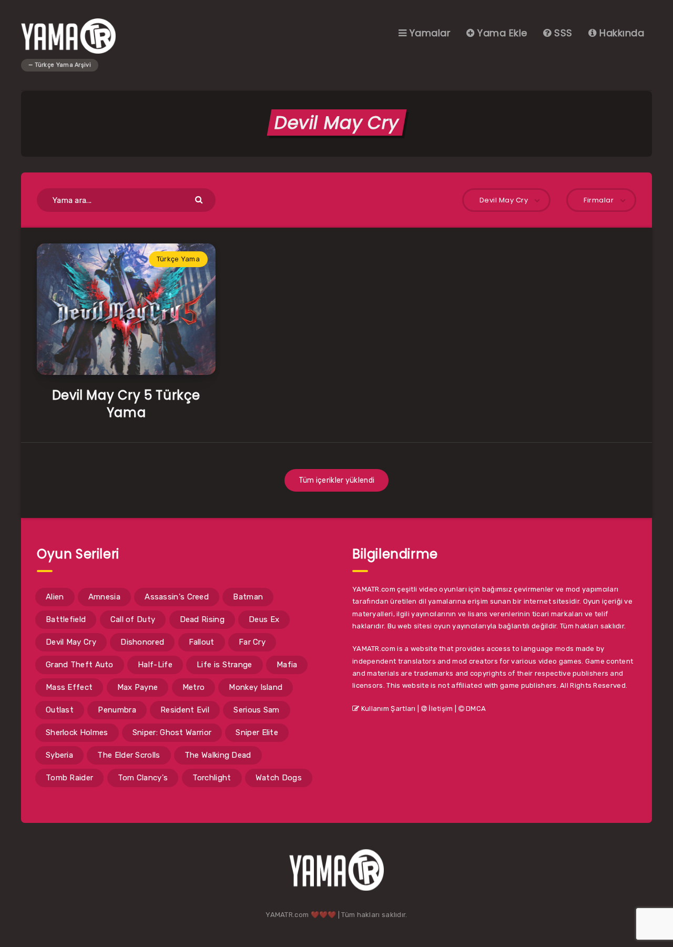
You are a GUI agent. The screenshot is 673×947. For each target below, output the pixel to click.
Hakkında (620, 32)
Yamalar (428, 32)
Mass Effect (69, 687)
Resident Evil (184, 710)
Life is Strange (224, 664)
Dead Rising (202, 619)
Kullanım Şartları (387, 708)
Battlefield (66, 619)
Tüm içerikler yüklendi (337, 480)
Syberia (59, 755)
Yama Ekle (501, 32)
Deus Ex (264, 619)
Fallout (202, 642)
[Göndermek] (200, 199)
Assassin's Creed (177, 597)
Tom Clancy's (143, 777)
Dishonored (142, 642)
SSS (562, 32)
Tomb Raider (69, 777)
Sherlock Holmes (77, 732)
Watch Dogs (279, 777)
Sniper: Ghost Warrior (171, 732)
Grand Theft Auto (80, 664)
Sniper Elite (257, 732)
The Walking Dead (218, 755)
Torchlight (211, 777)
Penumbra (117, 710)
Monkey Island (255, 687)
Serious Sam (256, 710)
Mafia (287, 664)
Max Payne (137, 687)
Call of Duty (133, 619)
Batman (248, 597)
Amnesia (104, 597)
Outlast (60, 710)
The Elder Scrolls (128, 755)
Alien (55, 597)
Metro (193, 687)
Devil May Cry (71, 642)
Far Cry (252, 642)
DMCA (475, 708)
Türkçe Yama (178, 259)
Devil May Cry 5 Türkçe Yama (126, 403)
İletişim (440, 708)
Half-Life (155, 664)
